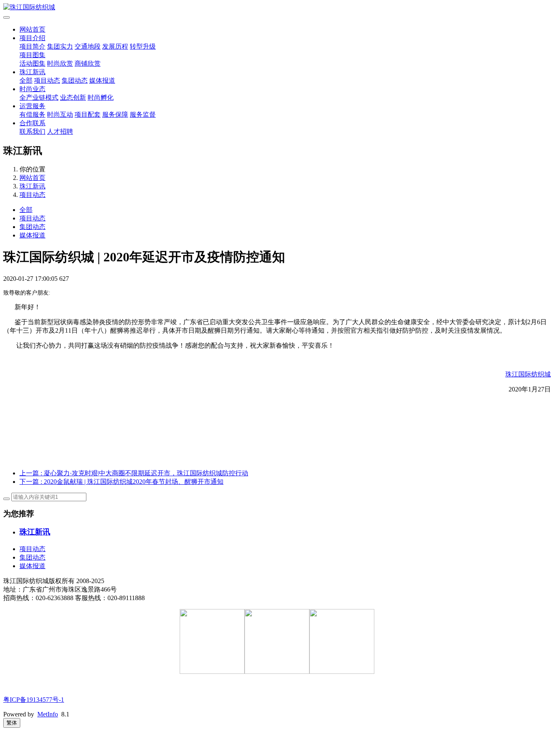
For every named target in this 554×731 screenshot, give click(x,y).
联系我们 (32, 131)
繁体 (11, 723)
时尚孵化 (101, 97)
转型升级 (143, 46)
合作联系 (32, 123)
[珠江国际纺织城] (277, 7)
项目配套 (88, 114)
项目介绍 (32, 37)
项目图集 (32, 54)
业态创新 (73, 97)
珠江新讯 (32, 71)
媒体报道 (102, 80)
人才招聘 (60, 131)
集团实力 (60, 46)
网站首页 (32, 29)
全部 (25, 80)
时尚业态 (32, 88)
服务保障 (115, 114)
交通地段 (88, 46)
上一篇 (133, 473)
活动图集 (32, 63)
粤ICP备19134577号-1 (33, 699)
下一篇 (121, 481)
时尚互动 (60, 114)
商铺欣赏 (88, 63)
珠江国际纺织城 (528, 374)
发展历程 (115, 46)
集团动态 (75, 80)
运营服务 (32, 106)
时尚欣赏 (60, 63)
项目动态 (47, 80)
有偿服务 (32, 114)
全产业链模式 (38, 97)
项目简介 (32, 46)
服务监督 (143, 114)
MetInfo (47, 714)
